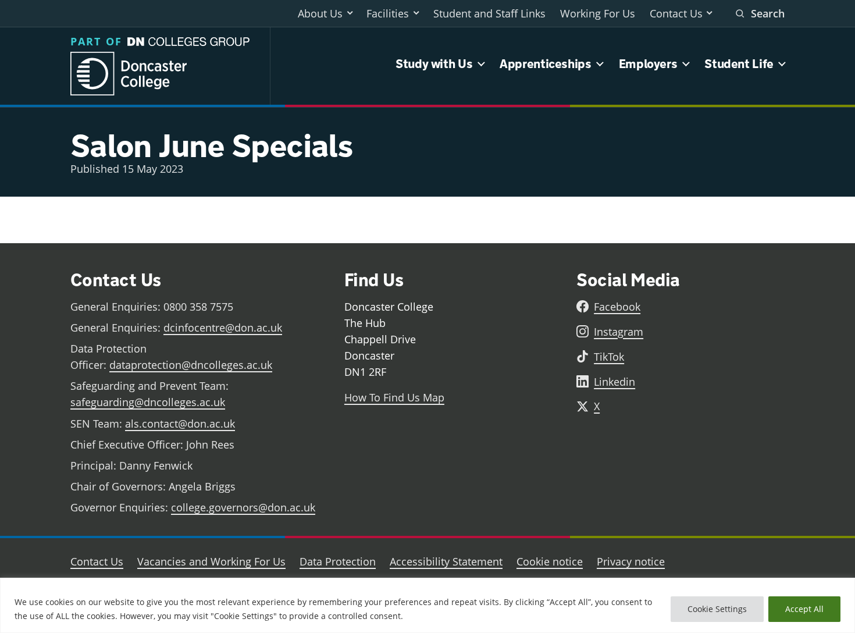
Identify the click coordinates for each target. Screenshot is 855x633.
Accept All (804, 608)
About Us (320, 13)
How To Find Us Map (394, 397)
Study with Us (434, 64)
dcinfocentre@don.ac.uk (222, 328)
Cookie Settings (717, 608)
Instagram (618, 332)
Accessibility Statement (446, 561)
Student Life (739, 64)
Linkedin (614, 382)
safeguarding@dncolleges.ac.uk (147, 402)
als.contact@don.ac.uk (180, 424)
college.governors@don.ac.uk (243, 507)
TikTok (609, 357)
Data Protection (338, 561)
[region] (427, 605)
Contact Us (676, 13)
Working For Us (597, 13)
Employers (648, 64)
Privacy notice (631, 561)
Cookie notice (549, 561)
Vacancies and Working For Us (211, 561)
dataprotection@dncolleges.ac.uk (190, 365)
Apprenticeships (545, 64)
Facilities (387, 13)
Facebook (617, 307)
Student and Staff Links (489, 13)
